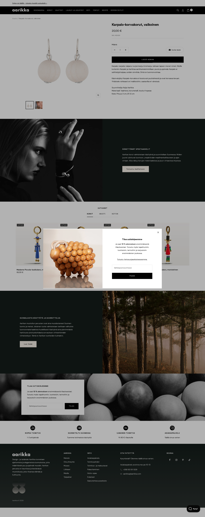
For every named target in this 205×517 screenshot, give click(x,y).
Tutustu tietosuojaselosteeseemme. (132, 259)
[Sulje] (158, 232)
